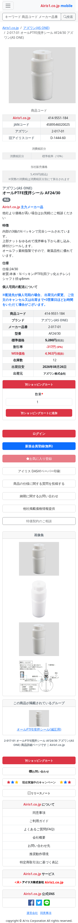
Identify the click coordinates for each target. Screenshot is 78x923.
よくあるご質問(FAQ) (39, 829)
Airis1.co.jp (10, 28)
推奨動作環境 (39, 854)
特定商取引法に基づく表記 (39, 862)
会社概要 (39, 837)
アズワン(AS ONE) (36, 28)
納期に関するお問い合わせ (39, 496)
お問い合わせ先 (39, 845)
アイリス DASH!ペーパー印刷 (39, 471)
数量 (39, 394)
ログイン (39, 433)
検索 (70, 17)
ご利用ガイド (39, 821)
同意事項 (39, 812)
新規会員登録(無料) (39, 446)
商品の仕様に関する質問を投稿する (39, 483)
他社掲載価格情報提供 (39, 508)
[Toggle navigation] (8, 6)
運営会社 (32, 913)
